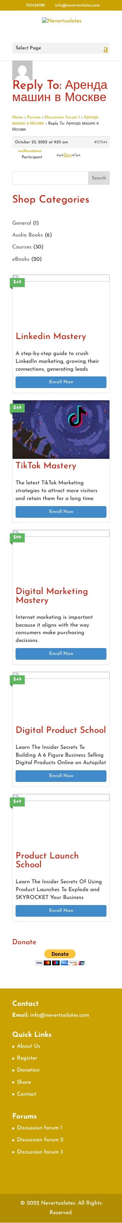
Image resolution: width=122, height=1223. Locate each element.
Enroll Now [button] (61, 382)
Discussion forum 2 (40, 1140)
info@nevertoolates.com (59, 1015)
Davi (67, 155)
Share (24, 1082)
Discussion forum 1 (62, 117)
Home (17, 117)
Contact (26, 1094)
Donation (28, 1070)
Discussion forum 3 (40, 1152)
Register (27, 1058)
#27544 (100, 142)
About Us (28, 1046)
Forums (34, 117)
